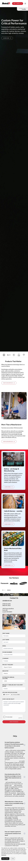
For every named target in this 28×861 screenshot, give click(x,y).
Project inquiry (7, 664)
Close (13, 858)
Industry (5, 671)
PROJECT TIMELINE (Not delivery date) (12, 685)
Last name (5, 639)
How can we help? (8, 699)
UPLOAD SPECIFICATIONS (9, 692)
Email (4, 645)
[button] (6, 694)
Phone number (7, 652)
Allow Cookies (5, 858)
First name (5, 633)
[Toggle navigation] (25, 3)
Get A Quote (17, 3)
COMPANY (5, 658)
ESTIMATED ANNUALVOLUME (8, 677)
